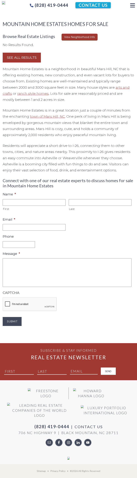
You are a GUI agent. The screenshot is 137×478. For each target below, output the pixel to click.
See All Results (22, 58)
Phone (8, 236)
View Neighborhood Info (79, 37)
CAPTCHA (11, 293)
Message (11, 254)
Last (72, 209)
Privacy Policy (57, 470)
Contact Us (93, 5)
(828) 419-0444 (51, 5)
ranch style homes (33, 94)
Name (9, 194)
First (6, 209)
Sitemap (41, 470)
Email (9, 219)
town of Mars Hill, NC (47, 116)
